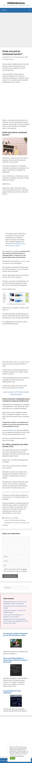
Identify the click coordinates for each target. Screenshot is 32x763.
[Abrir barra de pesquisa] (30, 10)
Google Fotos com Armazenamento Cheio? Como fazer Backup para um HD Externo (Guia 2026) (15, 621)
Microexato (10, 430)
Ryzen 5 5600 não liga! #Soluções (15, 520)
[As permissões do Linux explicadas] (16, 705)
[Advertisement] (16, 30)
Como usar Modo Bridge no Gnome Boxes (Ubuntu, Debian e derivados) (15, 660)
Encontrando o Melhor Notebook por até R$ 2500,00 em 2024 (15, 634)
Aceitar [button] (12, 758)
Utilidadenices (16, 3)
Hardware (7, 518)
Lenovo (23, 261)
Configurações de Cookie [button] (17, 756)
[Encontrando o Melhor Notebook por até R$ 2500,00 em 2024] (16, 648)
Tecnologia (14, 518)
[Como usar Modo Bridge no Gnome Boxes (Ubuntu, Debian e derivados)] (16, 675)
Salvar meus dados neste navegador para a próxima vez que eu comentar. (15, 570)
